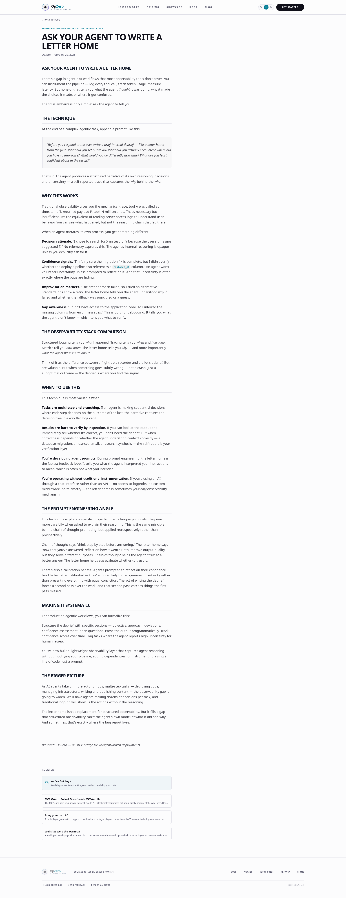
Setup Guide (267, 872)
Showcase (174, 7)
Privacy (285, 872)
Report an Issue (100, 885)
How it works (128, 7)
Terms (300, 872)
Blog (208, 7)
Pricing (153, 7)
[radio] (261, 7)
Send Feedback (76, 885)
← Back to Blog (51, 20)
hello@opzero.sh (52, 885)
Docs (193, 7)
